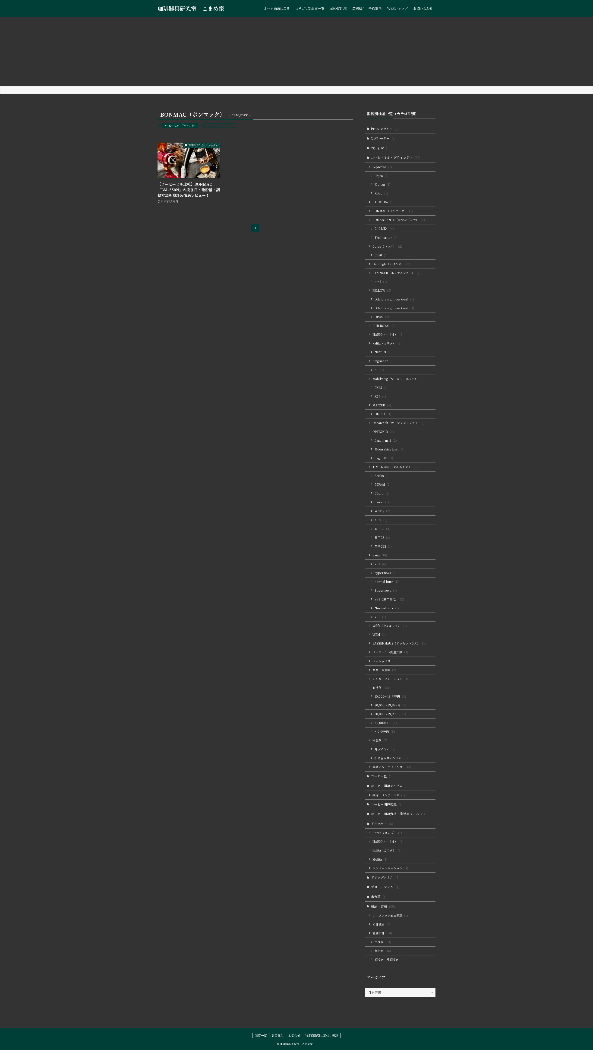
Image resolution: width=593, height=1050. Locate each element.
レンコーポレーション (390, 679)
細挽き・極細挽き (390, 959)
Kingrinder (383, 361)
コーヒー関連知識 (387, 804)
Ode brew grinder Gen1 (394, 299)
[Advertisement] (296, 51)
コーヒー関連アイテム (390, 785)
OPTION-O (383, 431)
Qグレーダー (383, 138)
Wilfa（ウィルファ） (389, 625)
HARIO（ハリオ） (388, 334)
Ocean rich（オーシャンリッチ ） (398, 423)
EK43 (381, 387)
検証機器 (381, 924)
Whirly (382, 511)
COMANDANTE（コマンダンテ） (398, 219)
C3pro (382, 493)
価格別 (380, 687)
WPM (379, 634)
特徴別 (379, 740)
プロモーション (385, 886)
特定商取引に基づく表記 (321, 1035)
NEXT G (383, 352)
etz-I (381, 281)
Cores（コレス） (387, 246)
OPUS (382, 317)
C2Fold (383, 484)
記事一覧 (261, 1035)
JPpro (381, 175)
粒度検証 (382, 933)
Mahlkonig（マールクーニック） (397, 379)
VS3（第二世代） (389, 599)
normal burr (386, 581)
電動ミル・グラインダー (391, 767)
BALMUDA (383, 202)
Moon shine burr (389, 449)
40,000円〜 (386, 723)
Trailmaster (386, 237)
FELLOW (381, 290)
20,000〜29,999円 (390, 705)
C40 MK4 (384, 228)
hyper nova (386, 573)
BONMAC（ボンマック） (392, 211)
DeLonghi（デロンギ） (391, 264)
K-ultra (382, 184)
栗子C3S (383, 546)
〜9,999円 (385, 731)
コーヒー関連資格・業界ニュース (398, 813)
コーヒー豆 (382, 776)
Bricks (382, 475)
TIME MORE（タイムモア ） (396, 467)
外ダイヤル (385, 749)
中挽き (383, 942)
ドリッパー (382, 823)
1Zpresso (382, 167)
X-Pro (381, 193)
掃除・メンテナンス (388, 795)
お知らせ (380, 148)
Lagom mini (386, 440)
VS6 (380, 617)
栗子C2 (382, 529)
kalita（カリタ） (386, 343)
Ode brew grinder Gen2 (394, 308)
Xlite (381, 520)
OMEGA (383, 414)
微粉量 (383, 950)
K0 (379, 369)
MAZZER (381, 405)
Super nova (386, 590)
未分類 (378, 896)
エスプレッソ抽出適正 (390, 915)
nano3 (382, 502)
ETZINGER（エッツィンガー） (396, 273)
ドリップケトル (385, 877)
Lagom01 (384, 458)
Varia (379, 555)
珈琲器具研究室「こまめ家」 (194, 8)
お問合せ (294, 1035)
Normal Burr (387, 608)
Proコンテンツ (385, 128)
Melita (379, 859)
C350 (381, 255)
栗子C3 (382, 537)
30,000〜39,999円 (390, 714)
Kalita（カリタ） (386, 850)
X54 (380, 396)
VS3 (380, 564)
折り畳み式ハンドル (391, 758)
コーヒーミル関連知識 (390, 652)
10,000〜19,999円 (390, 696)
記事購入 (277, 1035)
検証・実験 (383, 906)
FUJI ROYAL (384, 325)
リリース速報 (384, 670)
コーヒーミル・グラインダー (180, 125)
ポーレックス (384, 661)
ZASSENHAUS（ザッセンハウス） (399, 643)
